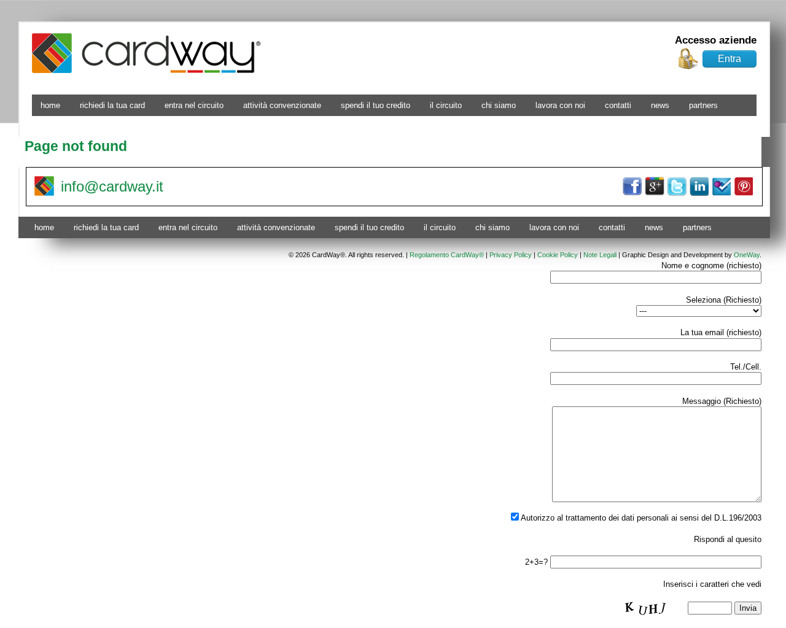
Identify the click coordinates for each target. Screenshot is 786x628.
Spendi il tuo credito (375, 105)
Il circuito (446, 105)
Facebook (632, 186)
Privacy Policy (510, 254)
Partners (703, 105)
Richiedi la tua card (112, 105)
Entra (729, 58)
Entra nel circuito (194, 105)
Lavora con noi (560, 105)
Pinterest (743, 186)
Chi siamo (498, 105)
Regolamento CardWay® (447, 254)
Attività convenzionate (282, 105)
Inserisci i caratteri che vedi (712, 584)
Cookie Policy (557, 254)
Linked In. (699, 186)
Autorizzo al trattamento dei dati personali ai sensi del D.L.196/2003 (640, 517)
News (660, 105)
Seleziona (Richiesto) (723, 299)
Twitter (677, 186)
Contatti (618, 105)
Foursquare (721, 186)
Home (50, 105)
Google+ (654, 186)
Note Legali (600, 254)
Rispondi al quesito (727, 539)
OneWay (747, 254)
